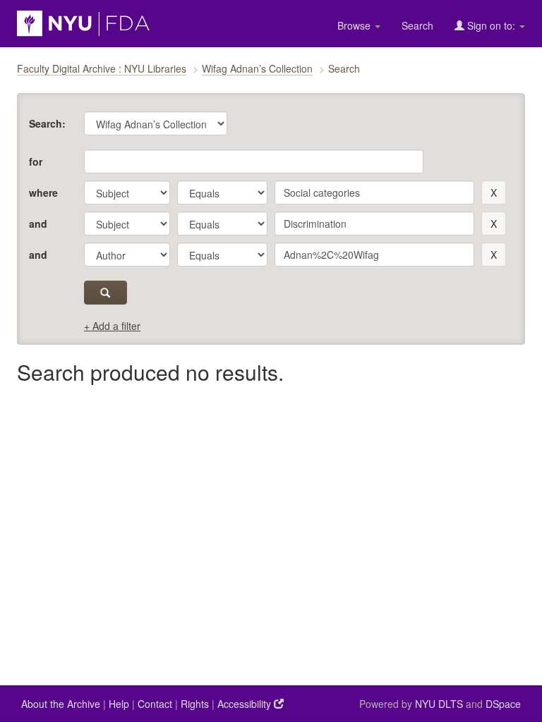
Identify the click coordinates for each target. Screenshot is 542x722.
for (35, 161)
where (43, 192)
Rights (195, 704)
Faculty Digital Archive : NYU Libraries (101, 68)
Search (417, 25)
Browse (355, 25)
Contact (155, 704)
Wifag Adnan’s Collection (257, 68)
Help (119, 704)
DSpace (503, 704)
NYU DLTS (439, 704)
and (38, 223)
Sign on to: (491, 25)
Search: (47, 123)
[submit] (105, 293)
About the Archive (60, 704)
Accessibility (245, 704)
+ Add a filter (112, 326)
